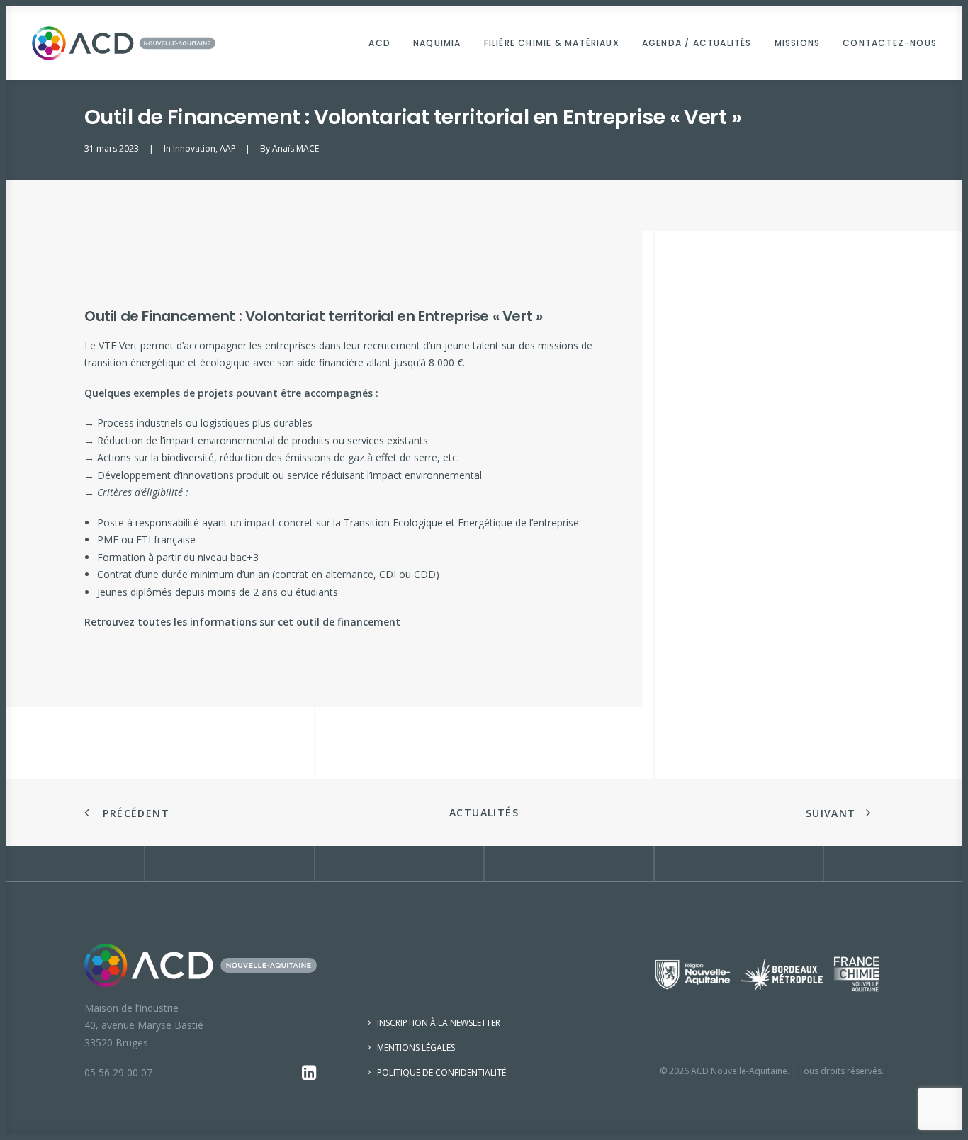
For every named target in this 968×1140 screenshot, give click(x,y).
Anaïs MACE (295, 148)
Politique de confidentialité (441, 1072)
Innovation (194, 148)
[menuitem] (384, 43)
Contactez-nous (890, 43)
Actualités (484, 812)
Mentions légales (416, 1048)
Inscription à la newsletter (438, 1023)
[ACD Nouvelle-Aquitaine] (123, 43)
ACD (379, 43)
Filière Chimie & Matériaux (551, 43)
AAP (228, 148)
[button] (309, 1076)
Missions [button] (798, 43)
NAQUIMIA (437, 43)
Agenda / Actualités (697, 43)
